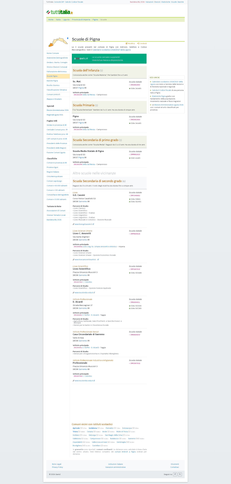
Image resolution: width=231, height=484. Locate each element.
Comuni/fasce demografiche (58, 195)
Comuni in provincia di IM (57, 163)
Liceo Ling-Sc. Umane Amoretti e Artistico (100, 246)
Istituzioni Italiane (115, 464)
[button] (175, 474)
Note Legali (56, 464)
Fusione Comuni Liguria (56, 152)
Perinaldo (113, 428)
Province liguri (52, 167)
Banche (181, 2)
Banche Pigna (52, 81)
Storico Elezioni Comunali (57, 67)
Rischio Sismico (53, 85)
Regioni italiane (53, 172)
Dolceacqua (130, 428)
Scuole (174, 2)
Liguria (66, 19)
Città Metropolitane (55, 176)
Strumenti (175, 464)
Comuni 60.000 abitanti (57, 186)
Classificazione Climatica (57, 90)
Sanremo (83, 201)
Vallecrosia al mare (103, 442)
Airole (108, 432)
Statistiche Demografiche (57, 58)
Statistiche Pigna (159, 96)
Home (50, 19)
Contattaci (174, 467)
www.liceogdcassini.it (83, 224)
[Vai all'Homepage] (60, 11)
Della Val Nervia (89, 95)
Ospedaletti (81, 442)
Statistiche (165, 2)
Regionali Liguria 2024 (55, 115)
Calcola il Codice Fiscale (161, 90)
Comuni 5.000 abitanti (56, 199)
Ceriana (93, 432)
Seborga (96, 435)
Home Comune (53, 53)
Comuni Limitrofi (53, 94)
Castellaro (100, 445)
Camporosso (99, 439)
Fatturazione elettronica (56, 71)
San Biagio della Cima (117, 435)
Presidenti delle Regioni (56, 148)
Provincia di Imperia (81, 19)
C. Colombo (87, 282)
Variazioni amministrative (115, 467)
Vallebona (80, 439)
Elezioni (157, 2)
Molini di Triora (125, 432)
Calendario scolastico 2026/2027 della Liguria (111, 50)
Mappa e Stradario (54, 99)
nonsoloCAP (59, 2)
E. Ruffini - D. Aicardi (91, 315)
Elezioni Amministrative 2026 (57, 110)
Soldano (80, 435)
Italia (58, 19)
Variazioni (149, 2)
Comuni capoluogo (54, 181)
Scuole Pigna (52, 76)
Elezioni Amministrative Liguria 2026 (168, 105)
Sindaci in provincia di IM (56, 125)
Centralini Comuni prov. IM (57, 130)
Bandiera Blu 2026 (137, 2)
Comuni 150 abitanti (55, 190)
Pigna (95, 19)
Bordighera (81, 445)
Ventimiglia (125, 442)
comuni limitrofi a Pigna (125, 452)
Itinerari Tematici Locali (56, 215)
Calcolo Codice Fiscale (74, 2)
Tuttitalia (49, 2)
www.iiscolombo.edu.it (84, 293)
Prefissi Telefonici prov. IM (57, 134)
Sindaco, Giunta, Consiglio (57, 62)
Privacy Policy (57, 467)
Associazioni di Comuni (56, 210)
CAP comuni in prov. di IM (57, 139)
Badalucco (118, 439)
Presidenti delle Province (57, 143)
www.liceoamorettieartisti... (86, 260)
